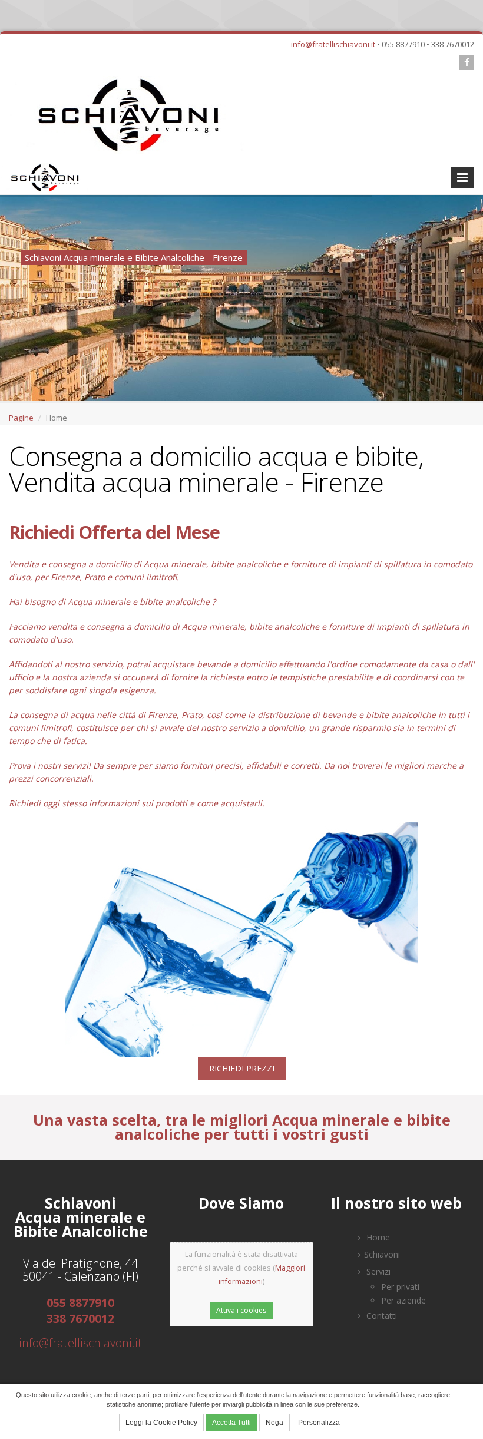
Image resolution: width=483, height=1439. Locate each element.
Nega (274, 1422)
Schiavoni (382, 1254)
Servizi (377, 1271)
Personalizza (319, 1422)
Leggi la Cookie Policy (161, 1422)
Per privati (400, 1286)
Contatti (380, 1315)
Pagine (21, 417)
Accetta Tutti (231, 1422)
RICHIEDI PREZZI (241, 1068)
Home (377, 1237)
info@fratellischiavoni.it (333, 44)
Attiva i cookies (241, 1310)
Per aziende (403, 1300)
